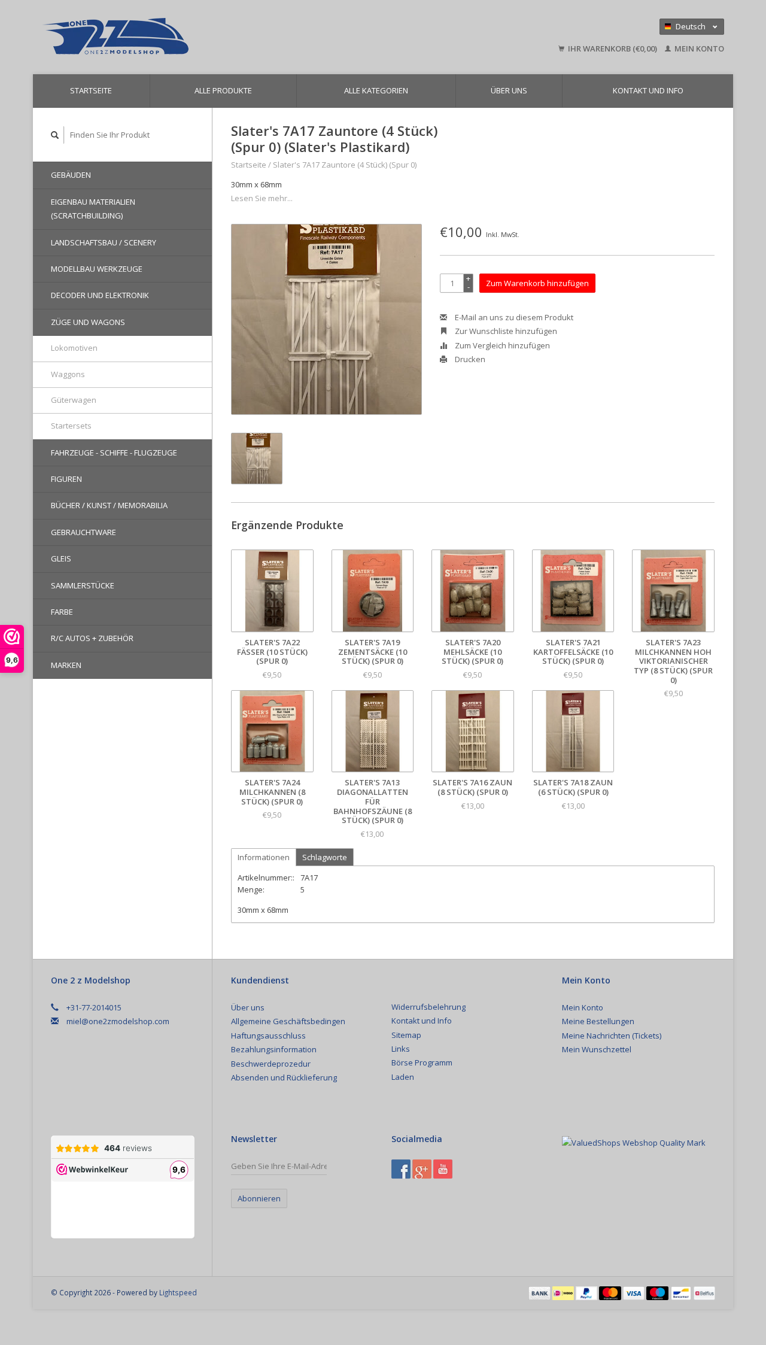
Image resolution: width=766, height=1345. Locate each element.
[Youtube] (442, 1169)
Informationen (264, 857)
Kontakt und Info (648, 90)
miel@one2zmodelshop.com (117, 1021)
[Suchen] (55, 135)
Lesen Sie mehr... (262, 198)
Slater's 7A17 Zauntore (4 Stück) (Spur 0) (345, 164)
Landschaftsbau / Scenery (103, 242)
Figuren (66, 478)
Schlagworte (324, 857)
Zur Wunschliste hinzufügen (505, 331)
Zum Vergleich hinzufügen (501, 345)
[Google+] (421, 1169)
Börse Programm (421, 1062)
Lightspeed (178, 1292)
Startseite (91, 90)
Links (400, 1048)
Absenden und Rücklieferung (284, 1077)
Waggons (68, 374)
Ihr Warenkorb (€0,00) (612, 48)
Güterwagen (73, 399)
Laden (402, 1076)
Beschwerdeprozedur (271, 1063)
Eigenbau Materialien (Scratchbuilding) (93, 208)
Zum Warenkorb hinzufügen (537, 283)
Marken (66, 665)
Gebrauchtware (83, 532)
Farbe (62, 611)
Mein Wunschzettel (596, 1049)
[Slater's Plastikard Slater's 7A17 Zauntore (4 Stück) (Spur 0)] (326, 319)
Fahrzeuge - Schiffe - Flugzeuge (114, 452)
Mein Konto (698, 48)
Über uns (509, 90)
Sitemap (406, 1035)
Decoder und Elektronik (100, 295)
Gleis (61, 558)
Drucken (469, 359)
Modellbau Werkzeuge (96, 268)
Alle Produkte (223, 90)
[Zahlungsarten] (540, 1292)
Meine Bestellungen (598, 1021)
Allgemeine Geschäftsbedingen (288, 1021)
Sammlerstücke (82, 585)
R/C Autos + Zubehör (92, 638)
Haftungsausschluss (268, 1035)
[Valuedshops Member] (634, 1142)
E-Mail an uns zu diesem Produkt (513, 317)
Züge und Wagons (88, 322)
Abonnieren (259, 1198)
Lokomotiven (74, 347)
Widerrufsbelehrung (428, 1006)
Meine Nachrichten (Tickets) (611, 1035)
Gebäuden (71, 174)
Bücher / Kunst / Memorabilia (109, 505)
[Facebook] (401, 1169)
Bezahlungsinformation (274, 1049)
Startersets (71, 425)
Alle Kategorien (376, 90)
